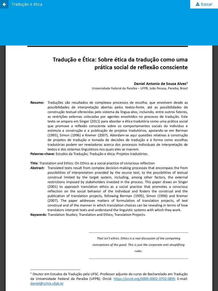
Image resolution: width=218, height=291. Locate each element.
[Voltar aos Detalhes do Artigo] (4, 4)
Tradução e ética (26, 4)
